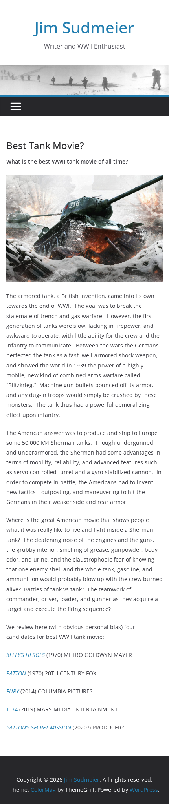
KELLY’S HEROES (25, 654)
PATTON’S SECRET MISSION (38, 727)
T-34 (12, 709)
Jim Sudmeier (84, 27)
